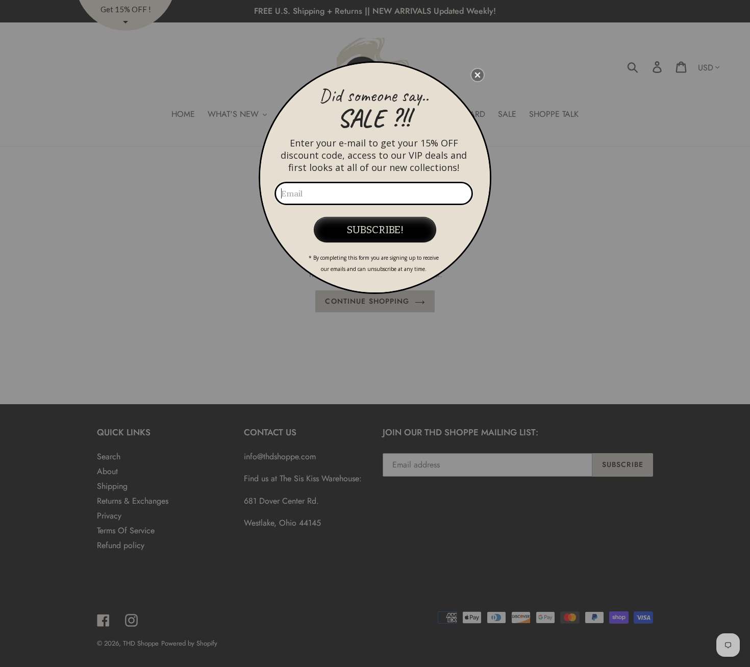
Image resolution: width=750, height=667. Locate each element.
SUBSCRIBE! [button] (375, 230)
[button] (477, 75)
